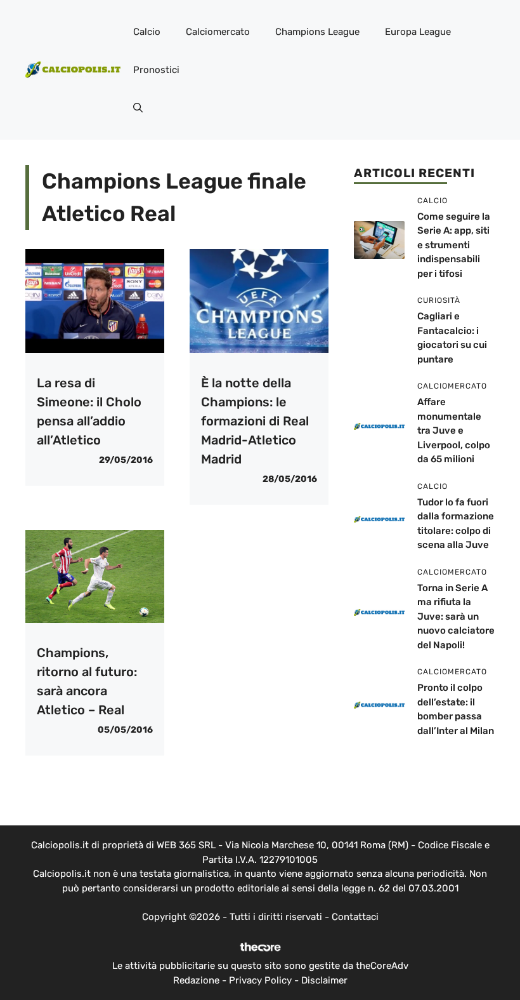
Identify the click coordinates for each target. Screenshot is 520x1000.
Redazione (196, 980)
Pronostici (156, 70)
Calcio (146, 31)
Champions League (317, 31)
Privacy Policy (260, 980)
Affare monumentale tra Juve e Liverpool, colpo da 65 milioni (453, 430)
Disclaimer (324, 980)
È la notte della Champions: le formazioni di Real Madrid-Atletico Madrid (255, 421)
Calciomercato (218, 31)
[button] (137, 108)
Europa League (418, 31)
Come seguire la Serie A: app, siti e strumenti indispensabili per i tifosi (453, 245)
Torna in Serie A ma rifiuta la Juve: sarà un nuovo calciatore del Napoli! (456, 616)
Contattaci (355, 917)
